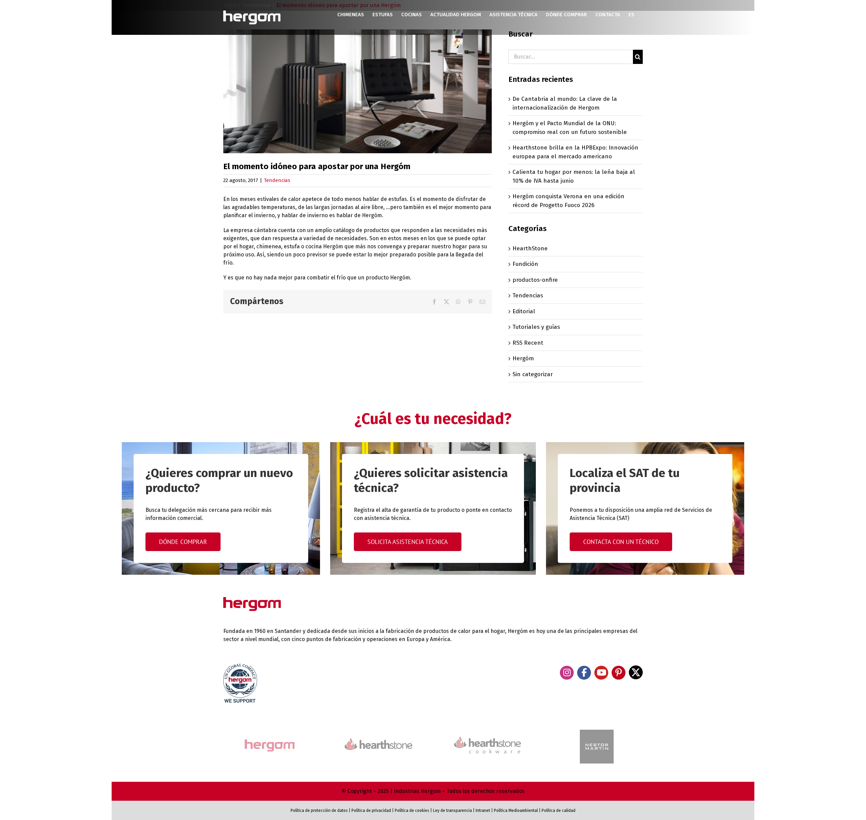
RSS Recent (527, 342)
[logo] (487, 735)
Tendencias (277, 180)
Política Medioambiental (516, 810)
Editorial (523, 311)
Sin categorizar (532, 374)
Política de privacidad (371, 810)
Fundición (525, 264)
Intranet (483, 810)
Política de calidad (558, 810)
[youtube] (601, 673)
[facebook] (584, 673)
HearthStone (530, 248)
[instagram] (567, 673)
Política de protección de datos (319, 810)
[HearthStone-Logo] (378, 741)
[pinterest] (618, 673)
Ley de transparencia (452, 810)
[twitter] (636, 672)
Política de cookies (412, 810)
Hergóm (523, 358)
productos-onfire (535, 279)
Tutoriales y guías (536, 327)
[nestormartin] (597, 732)
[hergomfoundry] (269, 740)
